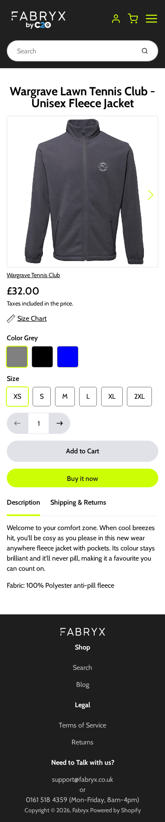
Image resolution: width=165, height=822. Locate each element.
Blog (82, 684)
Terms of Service (82, 725)
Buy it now (82, 479)
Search (82, 668)
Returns (83, 742)
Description (23, 502)
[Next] (150, 195)
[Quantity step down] (17, 423)
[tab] (28, 505)
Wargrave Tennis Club (33, 275)
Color (22, 338)
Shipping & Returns (78, 502)
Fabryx (80, 810)
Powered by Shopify (115, 810)
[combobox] (70, 50)
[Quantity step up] (59, 423)
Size (13, 379)
